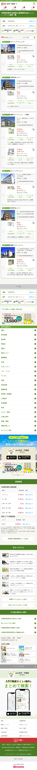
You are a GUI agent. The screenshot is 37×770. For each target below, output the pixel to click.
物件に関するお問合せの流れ (8, 747)
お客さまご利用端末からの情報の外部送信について (23, 744)
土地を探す (4, 732)
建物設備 (4, 389)
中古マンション (23, 724)
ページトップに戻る (18, 666)
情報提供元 (18, 747)
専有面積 (4, 335)
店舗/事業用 (4, 736)
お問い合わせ (23, 754)
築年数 (3, 339)
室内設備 (4, 385)
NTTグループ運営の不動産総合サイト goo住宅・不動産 (11, 0)
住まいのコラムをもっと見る (18, 605)
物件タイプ (5, 353)
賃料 (2, 330)
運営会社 (29, 754)
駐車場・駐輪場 (6, 394)
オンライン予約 (6, 430)
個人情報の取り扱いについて (11, 750)
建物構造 (4, 357)
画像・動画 (5, 421)
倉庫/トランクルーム (25, 736)
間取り (3, 348)
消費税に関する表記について (25, 750)
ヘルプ (17, 754)
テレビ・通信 (5, 412)
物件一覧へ (28, 494)
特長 (2, 407)
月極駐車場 (22, 720)
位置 (2, 362)
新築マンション (5, 724)
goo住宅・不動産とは (6, 744)
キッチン (4, 376)
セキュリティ (5, 366)
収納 (2, 380)
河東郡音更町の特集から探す (10, 628)
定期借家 (4, 403)
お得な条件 (5, 416)
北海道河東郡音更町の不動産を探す (13, 632)
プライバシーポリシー (10, 754)
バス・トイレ (5, 371)
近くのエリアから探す (8, 623)
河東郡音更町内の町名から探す (11, 618)
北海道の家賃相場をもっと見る (18, 539)
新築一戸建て (4, 728)
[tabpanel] (18, 467)
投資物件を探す (23, 732)
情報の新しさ (5, 426)
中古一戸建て (23, 728)
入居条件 (4, 398)
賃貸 (2, 720)
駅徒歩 (3, 344)
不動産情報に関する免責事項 (28, 747)
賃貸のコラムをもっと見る (18, 599)
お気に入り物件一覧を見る (13, 309)
